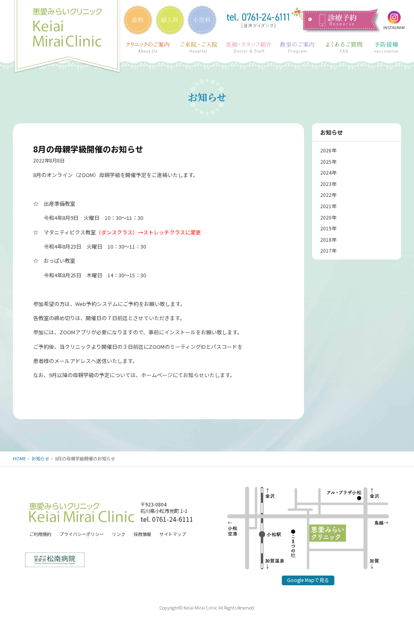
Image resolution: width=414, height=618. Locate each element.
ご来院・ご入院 (198, 47)
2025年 (328, 161)
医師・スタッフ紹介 (249, 47)
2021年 (328, 205)
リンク (118, 534)
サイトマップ (172, 534)
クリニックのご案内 (148, 47)
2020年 (328, 217)
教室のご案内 (297, 47)
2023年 (328, 183)
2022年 (328, 194)
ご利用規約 (40, 534)
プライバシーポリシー (81, 534)
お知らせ (331, 132)
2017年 (328, 250)
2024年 (328, 172)
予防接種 (386, 47)
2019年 (328, 228)
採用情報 (142, 534)
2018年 (328, 239)
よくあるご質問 (344, 47)
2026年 (328, 150)
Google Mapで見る (308, 579)
